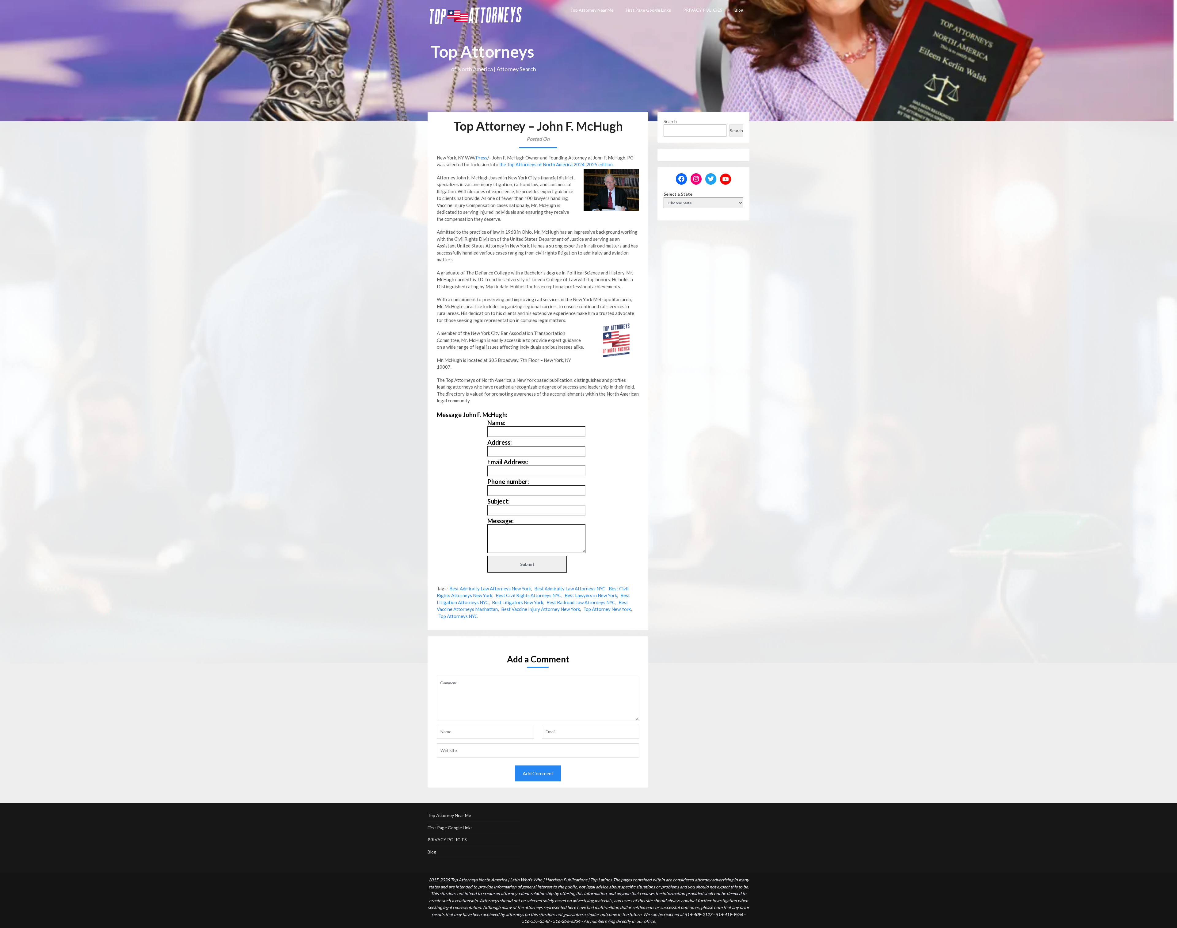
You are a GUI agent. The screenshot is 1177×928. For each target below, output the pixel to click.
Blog (739, 10)
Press (481, 157)
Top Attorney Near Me (592, 10)
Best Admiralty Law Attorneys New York (490, 588)
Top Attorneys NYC (458, 616)
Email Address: (507, 462)
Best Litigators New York (517, 602)
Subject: (498, 501)
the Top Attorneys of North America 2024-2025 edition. (556, 164)
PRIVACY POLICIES (702, 10)
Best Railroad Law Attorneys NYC (581, 602)
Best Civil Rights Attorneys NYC (528, 595)
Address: (499, 442)
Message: (500, 520)
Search (670, 121)
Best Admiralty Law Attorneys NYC (569, 588)
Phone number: (508, 481)
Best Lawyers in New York (591, 595)
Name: (496, 422)
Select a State (678, 194)
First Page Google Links (648, 10)
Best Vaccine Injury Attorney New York (540, 609)
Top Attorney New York (607, 609)
